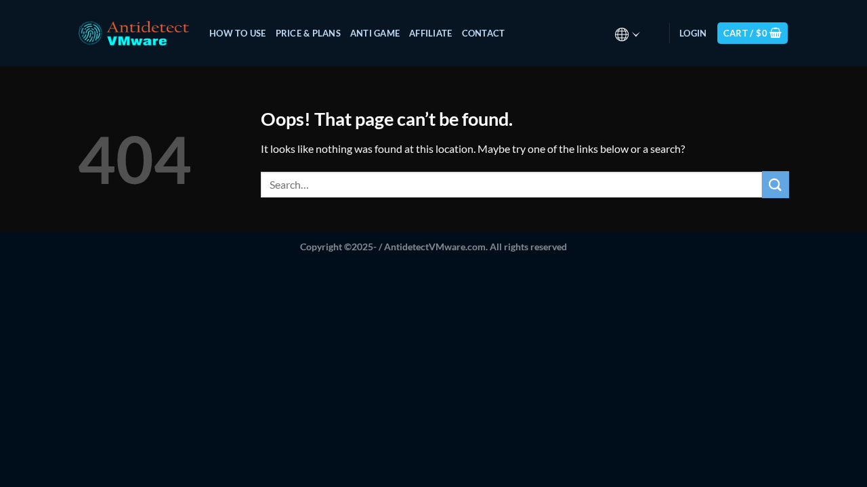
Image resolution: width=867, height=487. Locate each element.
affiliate (430, 33)
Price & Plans (308, 33)
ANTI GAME (375, 33)
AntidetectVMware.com (435, 246)
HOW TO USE (237, 33)
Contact (483, 33)
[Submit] (775, 184)
